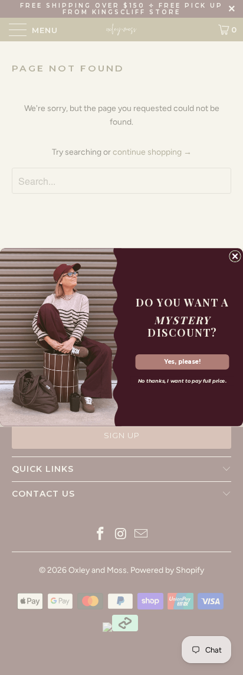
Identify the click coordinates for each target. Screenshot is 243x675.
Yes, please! (182, 362)
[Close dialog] (235, 256)
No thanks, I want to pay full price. (182, 381)
